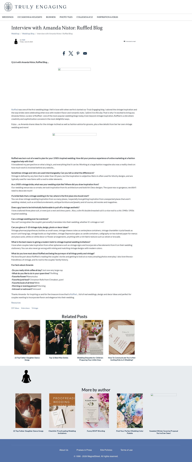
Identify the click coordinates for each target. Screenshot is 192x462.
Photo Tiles (66, 17)
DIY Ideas (15, 308)
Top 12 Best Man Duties (58, 358)
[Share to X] (71, 53)
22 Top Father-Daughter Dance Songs (27, 359)
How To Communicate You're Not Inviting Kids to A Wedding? (121, 359)
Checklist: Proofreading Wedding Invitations (62, 432)
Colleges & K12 (85, 17)
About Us (63, 449)
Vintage (35, 308)
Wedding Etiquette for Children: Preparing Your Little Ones (90, 359)
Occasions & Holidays (30, 17)
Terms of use (127, 449)
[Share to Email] (85, 53)
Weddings (7, 17)
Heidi (23, 40)
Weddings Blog (28, 33)
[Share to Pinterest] (78, 53)
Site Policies (106, 449)
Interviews (25, 308)
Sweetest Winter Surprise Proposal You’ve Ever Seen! (163, 432)
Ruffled (14, 109)
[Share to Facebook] (64, 53)
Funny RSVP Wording (96, 431)
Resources (16, 302)
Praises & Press (84, 449)
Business (51, 17)
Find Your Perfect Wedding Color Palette (129, 432)
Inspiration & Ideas (107, 17)
